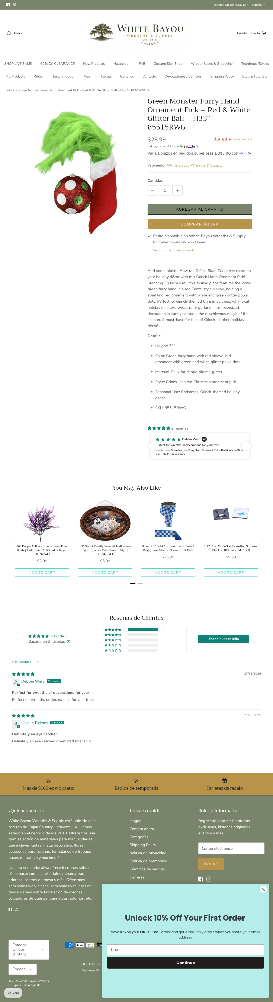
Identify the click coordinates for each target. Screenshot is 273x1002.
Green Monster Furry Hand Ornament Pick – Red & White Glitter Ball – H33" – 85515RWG (83, 90)
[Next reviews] (246, 446)
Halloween (121, 63)
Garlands (127, 76)
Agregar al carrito (200, 209)
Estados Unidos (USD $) (229, 5)
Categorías (139, 837)
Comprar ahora (200, 224)
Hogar (135, 820)
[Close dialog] (263, 889)
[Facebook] (8, 4)
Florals (106, 76)
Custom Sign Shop (168, 63)
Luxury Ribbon (64, 76)
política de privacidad (148, 852)
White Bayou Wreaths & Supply (194, 165)
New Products (94, 63)
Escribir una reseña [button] (224, 639)
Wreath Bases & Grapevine (212, 63)
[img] (23, 674)
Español (257, 5)
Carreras (137, 877)
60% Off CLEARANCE (57, 63)
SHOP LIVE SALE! (18, 63)
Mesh (88, 76)
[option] (79, 173)
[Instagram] (14, 4)
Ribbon (39, 76)
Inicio (10, 90)
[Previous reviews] (153, 446)
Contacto (149, 76)
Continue (185, 962)
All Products (15, 76)
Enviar (211, 864)
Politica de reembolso (148, 861)
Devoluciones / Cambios (183, 76)
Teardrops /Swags (255, 63)
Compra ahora (142, 828)
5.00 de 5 (59, 636)
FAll (142, 63)
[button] (173, 146)
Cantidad (156, 180)
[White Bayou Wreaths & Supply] (136, 33)
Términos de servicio (147, 869)
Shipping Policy (222, 76)
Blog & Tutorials (254, 76)
